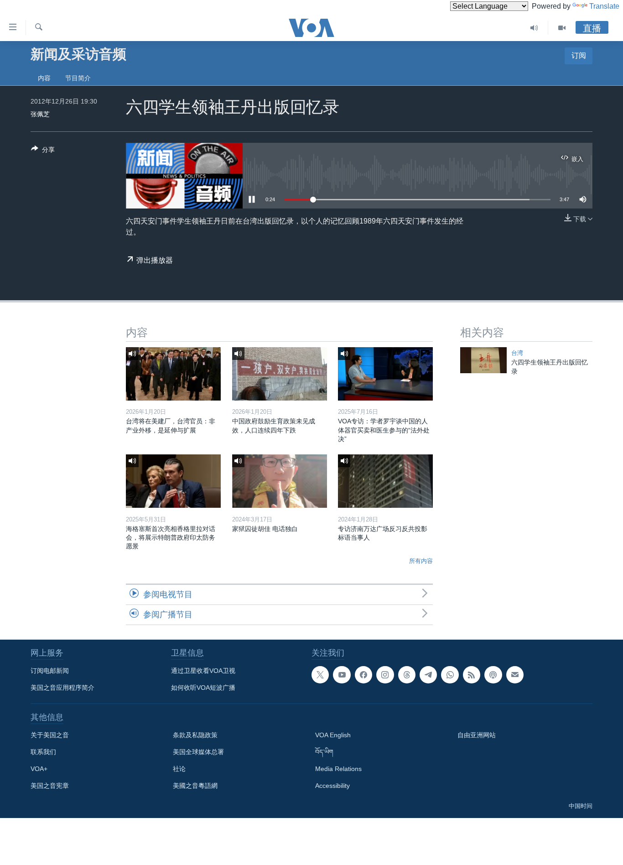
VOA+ (39, 768)
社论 (179, 768)
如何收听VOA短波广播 (203, 687)
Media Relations (338, 768)
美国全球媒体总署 (198, 752)
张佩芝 (40, 114)
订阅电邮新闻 (50, 670)
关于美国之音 (50, 735)
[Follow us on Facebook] (363, 674)
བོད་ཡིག (324, 752)
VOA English (333, 735)
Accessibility (332, 785)
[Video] (562, 28)
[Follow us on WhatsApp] (449, 674)
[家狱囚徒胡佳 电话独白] (279, 481)
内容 (44, 78)
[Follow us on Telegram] (428, 674)
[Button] (43, 151)
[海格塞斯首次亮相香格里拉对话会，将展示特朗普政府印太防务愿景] (173, 481)
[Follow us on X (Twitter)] (320, 674)
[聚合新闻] (471, 674)
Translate (604, 6)
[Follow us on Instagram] (385, 674)
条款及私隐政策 (195, 735)
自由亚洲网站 (476, 735)
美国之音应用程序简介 (62, 687)
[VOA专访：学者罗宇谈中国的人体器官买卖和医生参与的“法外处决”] (385, 374)
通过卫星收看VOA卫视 (203, 670)
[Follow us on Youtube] (341, 674)
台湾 (517, 352)
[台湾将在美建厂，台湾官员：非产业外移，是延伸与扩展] (173, 374)
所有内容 (421, 561)
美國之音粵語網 (195, 785)
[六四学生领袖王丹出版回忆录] (483, 360)
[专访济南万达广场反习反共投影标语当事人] (385, 481)
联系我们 (43, 752)
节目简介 (78, 78)
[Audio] (534, 28)
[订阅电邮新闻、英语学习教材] (515, 674)
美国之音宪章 (50, 785)
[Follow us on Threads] (406, 674)
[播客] (493, 674)
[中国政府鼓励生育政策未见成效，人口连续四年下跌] (279, 374)
